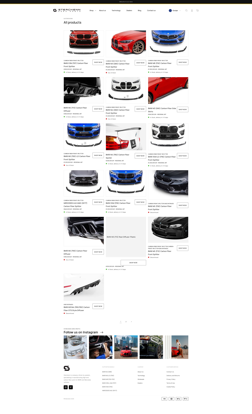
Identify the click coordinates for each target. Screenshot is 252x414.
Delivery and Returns (173, 375)
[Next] (185, 347)
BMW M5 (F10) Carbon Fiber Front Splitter (159, 252)
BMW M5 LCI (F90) (108, 375)
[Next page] (131, 321)
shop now (133, 263)
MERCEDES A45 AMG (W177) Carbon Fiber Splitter (75, 204)
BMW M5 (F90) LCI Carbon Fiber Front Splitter (77, 158)
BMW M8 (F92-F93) (108, 379)
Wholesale (141, 379)
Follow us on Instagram (81, 332)
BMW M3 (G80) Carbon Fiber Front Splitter (118, 65)
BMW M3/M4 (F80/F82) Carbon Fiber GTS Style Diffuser (77, 308)
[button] (92, 10)
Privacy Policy (171, 379)
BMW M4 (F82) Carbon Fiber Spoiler (117, 156)
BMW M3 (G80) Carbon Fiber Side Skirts (162, 110)
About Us (140, 372)
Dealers (140, 383)
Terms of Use (171, 383)
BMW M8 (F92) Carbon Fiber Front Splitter (159, 65)
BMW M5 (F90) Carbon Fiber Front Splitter (160, 208)
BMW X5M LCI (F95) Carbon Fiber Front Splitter (162, 158)
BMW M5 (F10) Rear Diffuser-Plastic (121, 237)
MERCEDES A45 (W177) (109, 390)
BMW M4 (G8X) (107, 372)
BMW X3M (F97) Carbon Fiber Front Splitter (76, 65)
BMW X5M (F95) (107, 387)
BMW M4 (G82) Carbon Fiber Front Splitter (118, 111)
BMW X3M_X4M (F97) (109, 383)
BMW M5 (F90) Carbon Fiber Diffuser (75, 252)
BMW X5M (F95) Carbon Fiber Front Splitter (118, 204)
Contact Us (170, 372)
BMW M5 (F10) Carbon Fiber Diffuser (75, 109)
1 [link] (120, 321)
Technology (141, 375)
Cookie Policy (171, 387)
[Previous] (67, 347)
